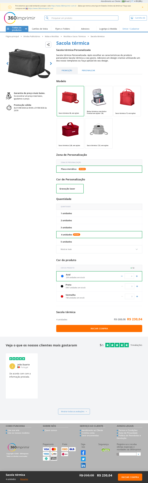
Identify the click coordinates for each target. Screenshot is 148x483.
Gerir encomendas (90, 435)
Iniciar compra (99, 328)
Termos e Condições (127, 430)
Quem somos (50, 430)
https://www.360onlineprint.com (40, 8)
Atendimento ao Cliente (110, 1)
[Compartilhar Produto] (48, 45)
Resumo (24, 479)
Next (51, 63)
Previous (7, 63)
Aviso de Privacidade (128, 433)
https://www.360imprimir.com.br (64, 6)
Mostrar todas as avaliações (72, 411)
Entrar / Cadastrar (131, 28)
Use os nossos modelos (18, 433)
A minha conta (88, 433)
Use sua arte (13, 430)
